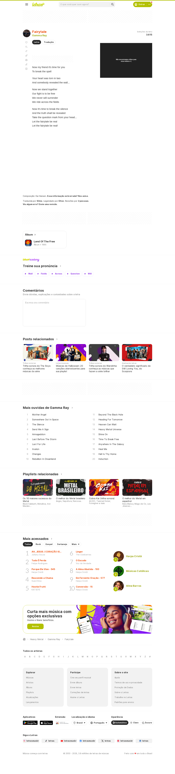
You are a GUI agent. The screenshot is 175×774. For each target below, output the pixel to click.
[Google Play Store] (30, 722)
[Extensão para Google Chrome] (62, 722)
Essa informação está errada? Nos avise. (67, 196)
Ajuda (117, 677)
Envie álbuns (76, 682)
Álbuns (29, 687)
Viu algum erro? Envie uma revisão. (40, 204)
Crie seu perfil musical (80, 677)
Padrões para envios (124, 702)
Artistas (29, 682)
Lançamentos (32, 702)
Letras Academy (87, 260)
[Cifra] (26, 56)
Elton (61, 201)
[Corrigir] (26, 64)
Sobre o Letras (122, 692)
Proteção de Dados (124, 687)
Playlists (30, 692)
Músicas (30, 677)
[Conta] (149, 4)
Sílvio (39, 201)
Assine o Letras (77, 697)
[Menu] (26, 4)
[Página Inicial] (24, 639)
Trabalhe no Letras (123, 697)
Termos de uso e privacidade (128, 682)
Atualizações (32, 697)
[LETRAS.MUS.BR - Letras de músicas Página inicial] (38, 4)
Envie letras (75, 687)
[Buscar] (112, 4)
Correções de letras (79, 692)
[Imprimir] (26, 60)
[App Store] (46, 722)
